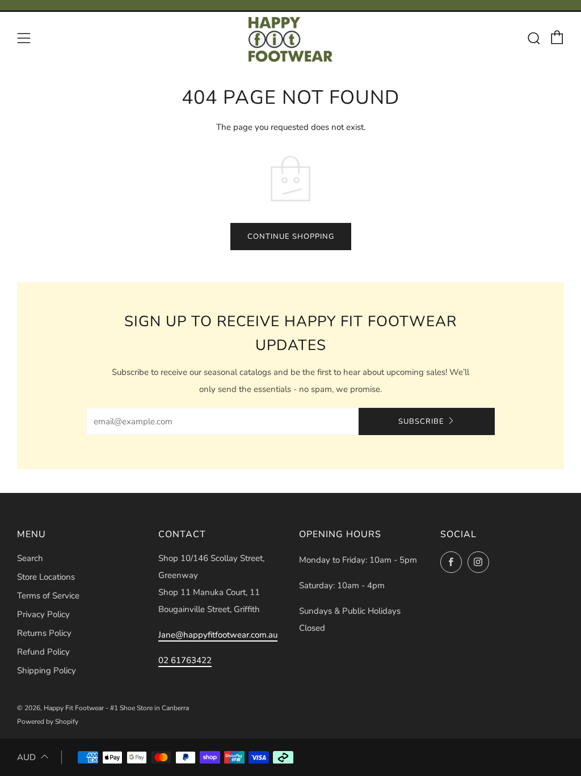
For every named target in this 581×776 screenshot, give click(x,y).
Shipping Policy (46, 670)
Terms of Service (48, 595)
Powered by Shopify (47, 721)
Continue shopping (290, 236)
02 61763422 (185, 660)
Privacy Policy (43, 614)
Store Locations (46, 577)
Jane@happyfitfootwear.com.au (217, 634)
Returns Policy (44, 633)
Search (30, 558)
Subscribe (421, 421)
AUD (26, 757)
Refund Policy (43, 651)
